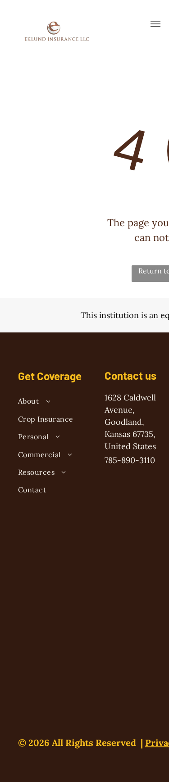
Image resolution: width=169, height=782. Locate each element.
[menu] (155, 24)
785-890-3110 (130, 460)
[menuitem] (53, 402)
